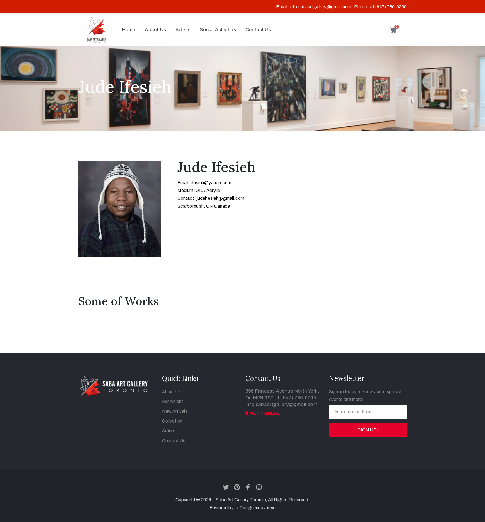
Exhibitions (173, 401)
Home (129, 29)
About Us (155, 29)
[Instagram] (259, 487)
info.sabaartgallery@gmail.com (320, 6)
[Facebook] (248, 487)
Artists (182, 29)
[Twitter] (226, 487)
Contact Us (258, 29)
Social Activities (218, 29)
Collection (172, 421)
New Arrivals (174, 411)
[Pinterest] (237, 487)
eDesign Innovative (256, 507)
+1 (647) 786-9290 (295, 397)
